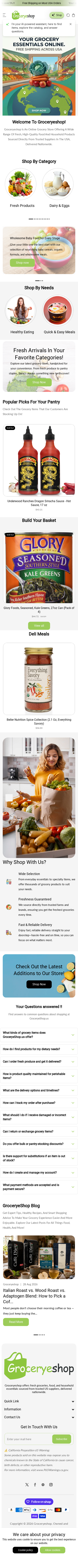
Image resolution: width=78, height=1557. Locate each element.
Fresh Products (22, 205)
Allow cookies (52, 1550)
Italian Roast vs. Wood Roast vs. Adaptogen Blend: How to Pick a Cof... (34, 1296)
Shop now (22, 262)
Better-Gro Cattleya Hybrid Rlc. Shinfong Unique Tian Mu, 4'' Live (39, 610)
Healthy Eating (22, 332)
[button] (4, 15)
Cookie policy (25, 1550)
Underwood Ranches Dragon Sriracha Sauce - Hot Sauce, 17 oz (39, 503)
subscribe (61, 1439)
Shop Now (39, 382)
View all (39, 625)
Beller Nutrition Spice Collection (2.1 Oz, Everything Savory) (39, 721)
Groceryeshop (43, 1523)
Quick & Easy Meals (59, 332)
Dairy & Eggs (59, 205)
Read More (16, 1322)
